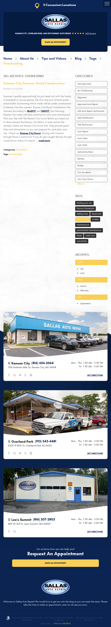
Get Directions (95, 375)
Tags (93, 58)
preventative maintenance (89, 230)
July (81, 269)
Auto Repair (82, 131)
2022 (79, 279)
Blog (78, 58)
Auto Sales (82, 138)
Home (7, 58)
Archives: (82, 255)
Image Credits (45, 623)
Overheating (13, 63)
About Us (27, 58)
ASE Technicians (84, 124)
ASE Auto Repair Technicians (90, 111)
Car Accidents (84, 172)
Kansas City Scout (30, 133)
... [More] (79, 183)
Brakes (80, 165)
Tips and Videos (54, 58)
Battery (80, 159)
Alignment (82, 97)
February (84, 290)
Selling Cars (82, 214)
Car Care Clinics (85, 179)
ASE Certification (85, 118)
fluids (79, 235)
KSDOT (45, 111)
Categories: (84, 76)
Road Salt (96, 214)
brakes (95, 219)
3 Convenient (59, 5)
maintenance (83, 224)
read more (44, 140)
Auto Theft (82, 145)
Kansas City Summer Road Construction (34, 83)
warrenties (82, 241)
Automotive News (85, 152)
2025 (79, 262)
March (83, 286)
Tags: (79, 196)
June (82, 273)
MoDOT (31, 111)
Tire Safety (21, 149)
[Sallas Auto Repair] (56, 21)
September (85, 303)
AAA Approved (84, 84)
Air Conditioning (84, 90)
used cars (90, 235)
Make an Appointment (55, 42)
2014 (79, 297)
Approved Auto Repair (87, 104)
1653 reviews (90, 33)
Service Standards (85, 208)
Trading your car (84, 203)
